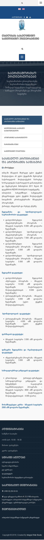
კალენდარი (17, 17)
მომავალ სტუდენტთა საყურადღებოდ (23, 87)
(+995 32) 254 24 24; (11, 491)
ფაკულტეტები (7, 474)
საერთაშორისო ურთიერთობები (22, 81)
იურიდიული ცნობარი (10, 462)
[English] (24, 9)
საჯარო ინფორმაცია (10, 466)
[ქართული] (20, 9)
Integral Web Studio (34, 535)
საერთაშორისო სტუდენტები (23, 84)
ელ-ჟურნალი (7, 470)
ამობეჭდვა (9, 167)
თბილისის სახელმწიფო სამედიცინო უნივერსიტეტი (20, 517)
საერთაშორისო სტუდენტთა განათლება (17, 477)
